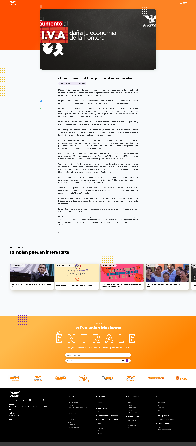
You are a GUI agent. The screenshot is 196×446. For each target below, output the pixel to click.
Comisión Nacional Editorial (108, 416)
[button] (194, 276)
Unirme (122, 360)
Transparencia (163, 416)
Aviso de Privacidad (98, 444)
